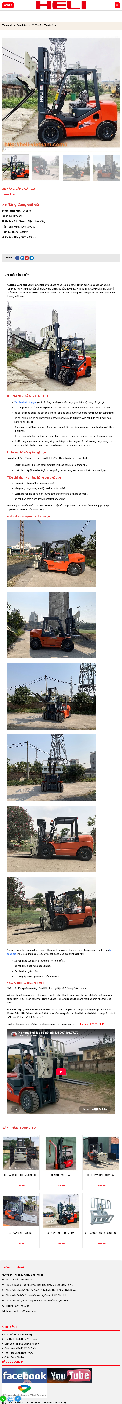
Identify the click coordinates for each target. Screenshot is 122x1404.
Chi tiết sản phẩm (17, 275)
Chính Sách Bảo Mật (14, 1357)
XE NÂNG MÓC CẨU (61, 1175)
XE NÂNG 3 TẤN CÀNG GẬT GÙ (101, 1233)
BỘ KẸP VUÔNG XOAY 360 (101, 1175)
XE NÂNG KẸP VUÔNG (20, 1233)
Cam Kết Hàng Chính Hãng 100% (21, 1334)
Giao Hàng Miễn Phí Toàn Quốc (20, 1348)
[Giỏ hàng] (117, 5)
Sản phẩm (22, 25)
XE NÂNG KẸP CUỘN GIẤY (61, 1233)
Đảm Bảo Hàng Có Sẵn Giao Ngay (21, 1343)
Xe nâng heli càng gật (25, 402)
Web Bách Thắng (59, 1402)
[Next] (113, 93)
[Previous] (8, 93)
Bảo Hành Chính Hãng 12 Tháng (20, 1339)
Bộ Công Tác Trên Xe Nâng (44, 25)
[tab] (17, 275)
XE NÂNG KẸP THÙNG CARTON (20, 1175)
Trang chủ (7, 25)
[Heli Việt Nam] (61, 5)
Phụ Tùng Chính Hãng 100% (18, 1352)
